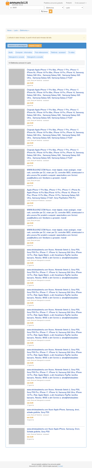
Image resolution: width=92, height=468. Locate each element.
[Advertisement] (46, 21)
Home (9, 30)
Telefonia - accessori (58, 52)
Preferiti (69, 3)
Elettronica (24, 30)
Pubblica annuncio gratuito (53, 3)
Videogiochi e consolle (35, 57)
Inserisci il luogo (34, 45)
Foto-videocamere (41, 52)
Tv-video (71, 52)
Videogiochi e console (16, 57)
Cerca (45, 11)
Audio (11, 52)
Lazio (16, 30)
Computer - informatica (24, 52)
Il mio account (80, 3)
